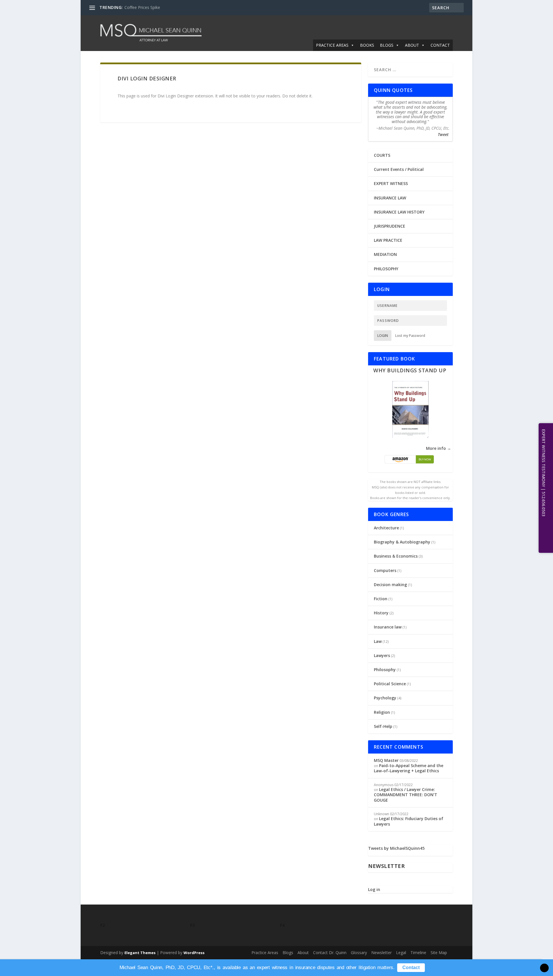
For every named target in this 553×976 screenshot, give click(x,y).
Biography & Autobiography (402, 542)
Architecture (386, 528)
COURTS (382, 155)
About (303, 952)
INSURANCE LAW (390, 198)
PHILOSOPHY (386, 268)
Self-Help (383, 726)
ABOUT (412, 45)
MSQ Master (386, 760)
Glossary (359, 952)
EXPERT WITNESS (391, 183)
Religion (382, 712)
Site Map (439, 952)
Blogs (288, 952)
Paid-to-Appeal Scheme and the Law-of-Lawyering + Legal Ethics (408, 768)
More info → (438, 448)
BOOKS (367, 45)
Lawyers (382, 655)
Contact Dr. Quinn (329, 952)
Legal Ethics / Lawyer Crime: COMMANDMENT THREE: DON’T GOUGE (405, 795)
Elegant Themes (140, 952)
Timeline (418, 952)
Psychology (385, 698)
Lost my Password (410, 335)
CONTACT (440, 45)
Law (378, 641)
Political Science (390, 683)
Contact (411, 967)
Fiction (380, 598)
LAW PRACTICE (388, 240)
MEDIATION (385, 254)
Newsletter (381, 952)
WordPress (193, 952)
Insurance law (388, 627)
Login (382, 335)
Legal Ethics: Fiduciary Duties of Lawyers (408, 821)
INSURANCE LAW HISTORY (399, 212)
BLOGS (386, 45)
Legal (401, 952)
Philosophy (385, 669)
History (381, 613)
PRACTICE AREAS (332, 45)
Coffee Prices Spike (142, 7)
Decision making (390, 584)
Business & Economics (396, 556)
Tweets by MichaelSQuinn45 (396, 848)
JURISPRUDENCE (389, 226)
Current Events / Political (399, 169)
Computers (385, 570)
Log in (374, 889)
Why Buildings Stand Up (409, 370)
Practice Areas (264, 952)
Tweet (443, 134)
